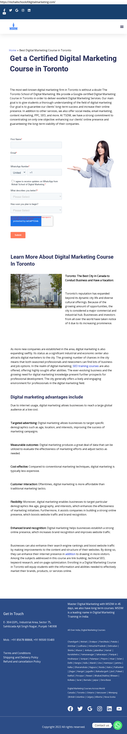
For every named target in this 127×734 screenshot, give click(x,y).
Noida (101, 667)
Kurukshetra (73, 654)
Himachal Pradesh (97, 646)
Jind (112, 671)
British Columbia (76, 697)
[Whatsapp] (117, 725)
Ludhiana (82, 646)
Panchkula (104, 641)
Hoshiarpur (73, 658)
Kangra (77, 662)
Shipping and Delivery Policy (20, 657)
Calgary (90, 697)
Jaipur (96, 680)
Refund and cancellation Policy (22, 661)
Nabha (106, 675)
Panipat (112, 654)
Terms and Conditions (17, 653)
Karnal (108, 650)
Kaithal (71, 675)
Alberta (98, 697)
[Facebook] (70, 708)
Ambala (88, 650)
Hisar (112, 658)
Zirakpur (93, 641)
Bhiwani (114, 675)
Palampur (94, 658)
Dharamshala (81, 667)
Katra (109, 667)
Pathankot (118, 667)
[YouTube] (119, 708)
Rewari (89, 675)
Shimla (71, 650)
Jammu (118, 662)
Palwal (119, 671)
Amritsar (72, 646)
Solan (119, 658)
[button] (122, 26)
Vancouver (101, 692)
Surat (79, 680)
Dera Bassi (105, 680)
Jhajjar (72, 671)
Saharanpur (101, 654)
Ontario (90, 692)
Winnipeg (112, 692)
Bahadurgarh (102, 671)
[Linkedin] (109, 708)
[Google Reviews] (90, 708)
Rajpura (93, 667)
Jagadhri (89, 671)
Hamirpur (108, 662)
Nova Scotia (109, 697)
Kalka (70, 667)
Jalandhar (99, 650)
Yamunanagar (87, 654)
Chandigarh (73, 641)
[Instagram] (99, 708)
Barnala (87, 680)
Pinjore (104, 658)
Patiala (114, 641)
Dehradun (112, 646)
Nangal (80, 671)
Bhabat (98, 675)
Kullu (85, 662)
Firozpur (80, 675)
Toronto (81, 692)
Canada (71, 692)
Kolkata (71, 680)
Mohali (84, 641)
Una (99, 662)
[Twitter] (80, 708)
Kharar (79, 650)
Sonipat (84, 658)
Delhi (70, 662)
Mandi (93, 662)
